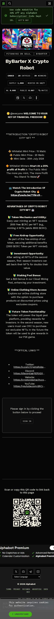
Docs (46, 589)
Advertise (37, 589)
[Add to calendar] (17, 97)
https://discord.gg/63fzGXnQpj (30, 373)
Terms (8, 589)
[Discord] (30, 97)
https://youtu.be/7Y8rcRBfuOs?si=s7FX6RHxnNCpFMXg (27, 195)
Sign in (27, 421)
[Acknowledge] (46, 15)
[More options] (36, 97)
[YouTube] (38, 571)
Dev (28, 592)
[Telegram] (30, 571)
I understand (20, 614)
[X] (23, 97)
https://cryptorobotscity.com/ (30, 380)
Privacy (16, 589)
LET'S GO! (23, 20)
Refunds (26, 589)
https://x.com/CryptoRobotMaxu (30, 367)
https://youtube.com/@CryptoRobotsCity (30, 386)
